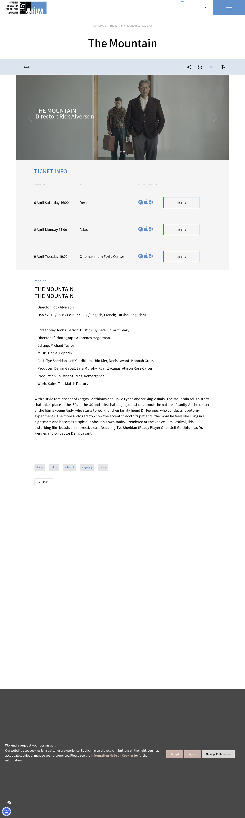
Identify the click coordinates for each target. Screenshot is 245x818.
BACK (26, 67)
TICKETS (181, 203)
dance (103, 467)
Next (215, 117)
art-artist (69, 467)
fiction (54, 467)
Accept (175, 754)
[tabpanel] (122, 117)
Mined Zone (40, 280)
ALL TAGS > (44, 482)
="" (182, 2)
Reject (192, 754)
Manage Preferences (218, 754)
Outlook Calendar (151, 202)
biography (87, 467)
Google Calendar (140, 202)
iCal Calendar (146, 201)
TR (205, 7)
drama (39, 467)
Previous (30, 117)
